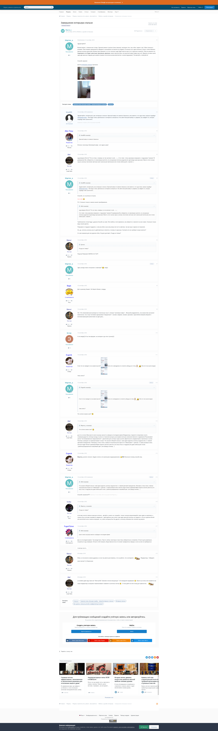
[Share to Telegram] (147, 657)
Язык (82, 715)
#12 (157, 382)
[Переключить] (80, 135)
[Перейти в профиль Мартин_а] (63, 31)
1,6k (68, 169)
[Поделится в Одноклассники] (155, 657)
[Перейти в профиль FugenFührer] (69, 532)
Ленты (156, 12)
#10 (157, 333)
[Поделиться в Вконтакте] (149, 657)
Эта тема (45, 7)
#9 (157, 309)
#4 (157, 154)
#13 (157, 421)
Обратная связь (191, 7)
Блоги (74, 12)
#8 (157, 285)
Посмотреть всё (109, 697)
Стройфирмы (101, 12)
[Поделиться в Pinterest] (157, 657)
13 (70, 348)
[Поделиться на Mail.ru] (152, 657)
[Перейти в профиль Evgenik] (69, 361)
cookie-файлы (71, 727)
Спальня (110, 104)
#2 (157, 112)
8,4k (68, 146)
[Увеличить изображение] (103, 267)
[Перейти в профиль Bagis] (69, 292)
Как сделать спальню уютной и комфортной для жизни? (88, 604)
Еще (116, 12)
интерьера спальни (86, 64)
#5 (157, 178)
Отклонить (154, 727)
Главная (61, 12)
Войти (200, 7)
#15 (157, 477)
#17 (157, 526)
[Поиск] (52, 7)
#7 (157, 264)
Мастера (110, 12)
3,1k (70, 516)
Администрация (135, 715)
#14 (157, 453)
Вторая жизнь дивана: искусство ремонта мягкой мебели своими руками (125, 679)
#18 (157, 553)
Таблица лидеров (124, 715)
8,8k (68, 541)
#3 (157, 131)
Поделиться (138, 31)
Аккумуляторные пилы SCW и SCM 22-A (98, 678)
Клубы (80, 12)
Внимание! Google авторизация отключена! (108, 2)
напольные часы (82, 117)
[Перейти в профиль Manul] (69, 246)
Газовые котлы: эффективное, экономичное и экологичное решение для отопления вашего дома (71, 680)
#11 (157, 354)
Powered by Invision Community (109, 719)
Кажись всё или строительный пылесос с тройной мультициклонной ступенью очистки (151, 680)
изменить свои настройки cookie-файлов (123, 727)
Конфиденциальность (91, 715)
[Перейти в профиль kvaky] (69, 508)
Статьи (86, 12)
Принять (144, 727)
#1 (157, 40)
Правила (183, 7)
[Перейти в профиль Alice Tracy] (69, 137)
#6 (157, 240)
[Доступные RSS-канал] (157, 704)
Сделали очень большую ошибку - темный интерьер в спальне (89, 104)
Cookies (111, 715)
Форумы (68, 12)
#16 (157, 501)
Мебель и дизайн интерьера (85, 32)
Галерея (93, 12)
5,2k (68, 255)
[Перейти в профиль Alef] (69, 160)
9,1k (68, 300)
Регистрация (209, 7)
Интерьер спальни (120, 601)
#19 (157, 577)
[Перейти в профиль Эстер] (69, 339)
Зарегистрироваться (86, 631)
